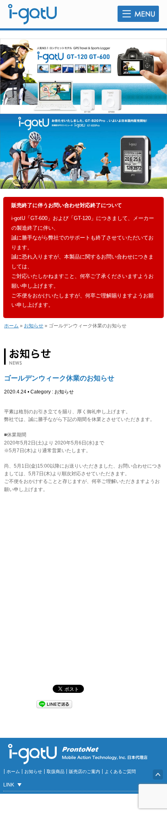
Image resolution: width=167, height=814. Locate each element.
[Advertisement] (83, 589)
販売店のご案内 (84, 771)
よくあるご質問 (120, 771)
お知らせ (33, 326)
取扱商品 (55, 771)
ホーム (11, 326)
